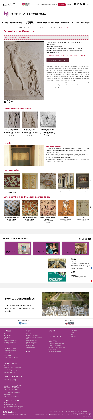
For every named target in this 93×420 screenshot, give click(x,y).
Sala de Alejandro (65, 191)
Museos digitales (29, 23)
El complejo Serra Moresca (11, 389)
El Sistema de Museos (10, 340)
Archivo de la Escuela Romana (13, 381)
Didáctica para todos (54, 345)
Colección (7, 352)
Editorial (6, 334)
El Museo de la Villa (9, 372)
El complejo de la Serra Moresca (13, 386)
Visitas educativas (31, 340)
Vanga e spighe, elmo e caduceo (47, 218)
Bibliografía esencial (10, 404)
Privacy (52, 414)
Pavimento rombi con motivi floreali (30, 218)
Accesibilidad (30, 345)
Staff (5, 339)
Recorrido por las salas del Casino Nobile (35, 28)
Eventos (55, 23)
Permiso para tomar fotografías (13, 408)
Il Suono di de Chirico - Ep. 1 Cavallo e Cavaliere (79, 277)
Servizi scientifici (12, 400)
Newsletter (7, 344)
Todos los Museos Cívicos (48, 4)
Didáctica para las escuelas (56, 343)
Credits (76, 414)
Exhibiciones (43, 23)
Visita (88, 23)
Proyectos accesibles (54, 351)
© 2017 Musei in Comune (41, 414)
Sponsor (73, 336)
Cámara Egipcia (84, 191)
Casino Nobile (18, 28)
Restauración (8, 355)
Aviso (72, 334)
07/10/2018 (80, 265)
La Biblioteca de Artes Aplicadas (13, 406)
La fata (65, 217)
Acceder (69, 4)
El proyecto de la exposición (12, 396)
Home (5, 28)
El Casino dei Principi (10, 379)
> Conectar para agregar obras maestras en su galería (65, 55)
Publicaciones (8, 403)
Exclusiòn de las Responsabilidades (64, 414)
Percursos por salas (9, 359)
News (72, 332)
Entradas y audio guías (33, 335)
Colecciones (16, 23)
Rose (83, 217)
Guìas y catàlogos (31, 344)
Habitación (47, 191)
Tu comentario (30, 347)
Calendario (78, 23)
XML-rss (88, 416)
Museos (4, 23)
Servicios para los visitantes (34, 337)
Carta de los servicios (10, 342)
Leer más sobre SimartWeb (58, 60)
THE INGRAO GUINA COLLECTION (11, 191)
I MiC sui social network (39, 252)
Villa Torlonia (8, 335)
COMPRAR (62, 4)
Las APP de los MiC (31, 342)
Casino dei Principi (13, 377)
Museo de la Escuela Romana (12, 370)
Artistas (6, 354)
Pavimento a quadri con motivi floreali (11, 218)
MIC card (28, 339)
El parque (7, 337)
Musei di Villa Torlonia (28, 14)
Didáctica (65, 23)
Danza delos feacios (11, 129)
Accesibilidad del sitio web (85, 415)
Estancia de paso (29, 191)
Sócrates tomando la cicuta (47, 130)
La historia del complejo (11, 391)
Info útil (28, 334)
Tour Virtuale (67, 253)
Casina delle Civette (14, 348)
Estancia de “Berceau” (54, 28)
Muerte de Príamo (29, 129)
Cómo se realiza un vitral (11, 357)
